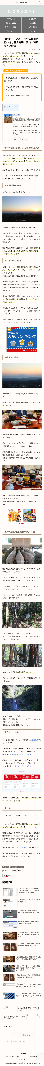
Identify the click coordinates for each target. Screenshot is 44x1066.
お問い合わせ (32, 1056)
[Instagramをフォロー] (19, 139)
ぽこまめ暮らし (22, 2)
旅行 (20, 870)
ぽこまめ (16, 115)
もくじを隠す (13, 106)
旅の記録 (14, 867)
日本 (21, 867)
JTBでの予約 (33, 740)
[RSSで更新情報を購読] (26, 139)
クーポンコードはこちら (20, 754)
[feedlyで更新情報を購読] (23, 139)
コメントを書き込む (22, 1035)
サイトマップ (22, 1059)
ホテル (6, 870)
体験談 (14, 870)
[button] (38, 566)
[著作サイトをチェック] (15, 139)
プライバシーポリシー (11, 1056)
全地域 (6, 867)
